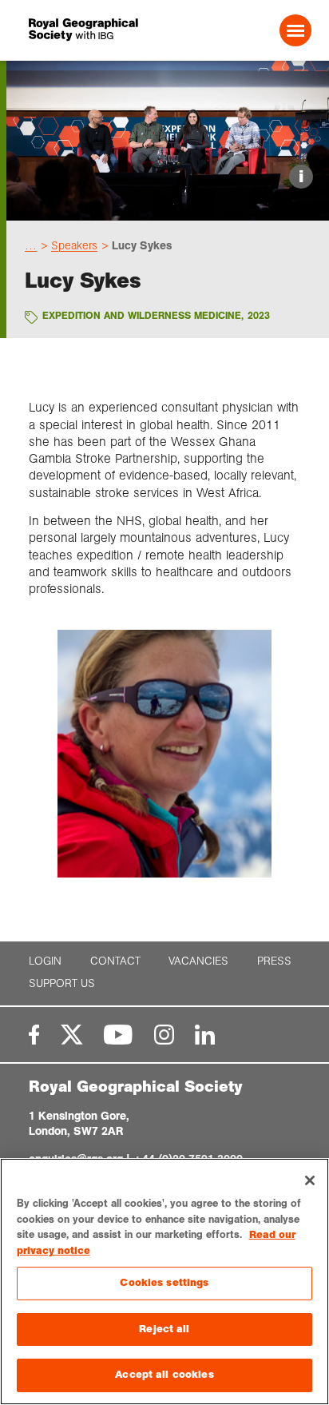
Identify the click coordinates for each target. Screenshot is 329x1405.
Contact (115, 961)
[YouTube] (118, 1035)
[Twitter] (72, 1035)
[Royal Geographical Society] (83, 30)
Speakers (74, 245)
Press (274, 961)
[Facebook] (34, 1035)
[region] (164, 1281)
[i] (167, 207)
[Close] (309, 1180)
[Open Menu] (295, 30)
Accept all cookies (164, 1374)
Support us (62, 983)
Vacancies (198, 961)
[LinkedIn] (205, 1035)
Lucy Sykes (142, 245)
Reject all (164, 1329)
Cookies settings (164, 1282)
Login (45, 961)
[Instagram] (164, 1035)
